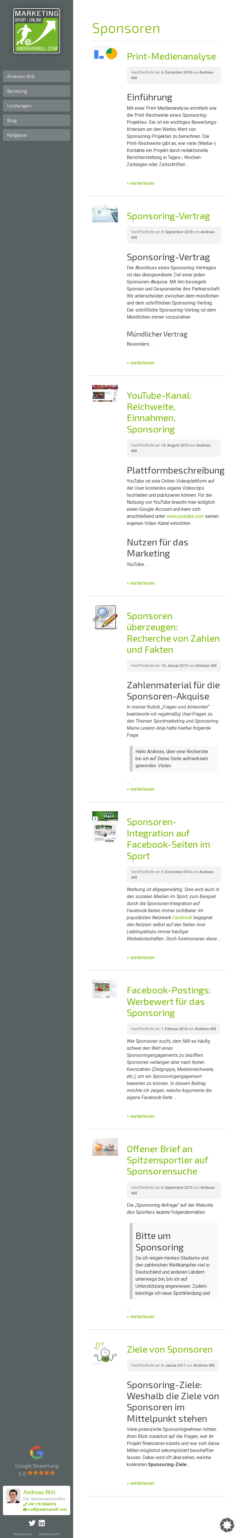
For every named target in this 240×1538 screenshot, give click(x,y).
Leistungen (19, 105)
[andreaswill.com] (36, 30)
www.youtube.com (185, 516)
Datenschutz (49, 1534)
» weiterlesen (141, 183)
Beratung (17, 91)
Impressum (22, 1534)
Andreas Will (21, 76)
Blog (12, 120)
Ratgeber (17, 135)
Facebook (182, 917)
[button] (227, 1525)
